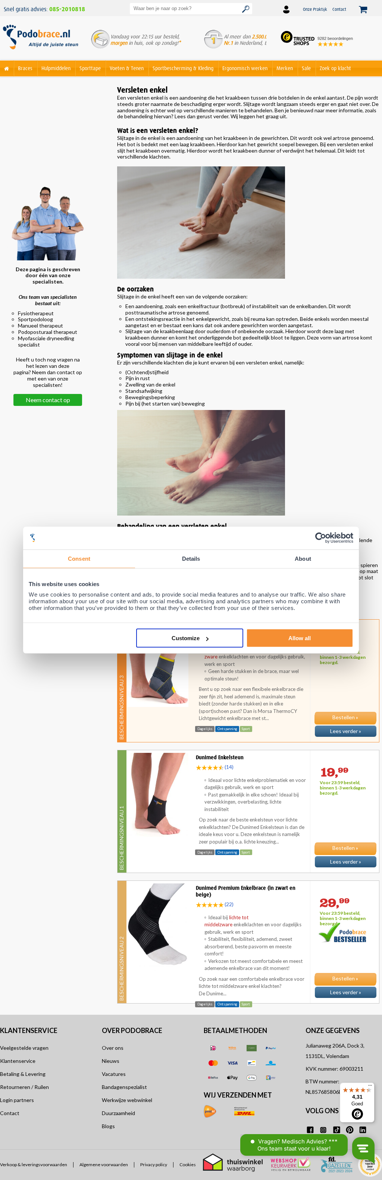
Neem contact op (48, 399)
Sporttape (90, 68)
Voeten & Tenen (127, 68)
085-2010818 (67, 9)
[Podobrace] (6, 67)
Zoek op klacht (335, 68)
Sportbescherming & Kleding (183, 68)
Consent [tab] (79, 558)
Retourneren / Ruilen (24, 1087)
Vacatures (114, 1074)
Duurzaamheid (118, 1113)
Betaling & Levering (23, 1074)
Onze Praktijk (315, 9)
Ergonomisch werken (244, 68)
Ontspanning (227, 729)
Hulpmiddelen (56, 68)
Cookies (187, 1164)
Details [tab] (191, 558)
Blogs (108, 1126)
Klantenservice (17, 1061)
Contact (339, 9)
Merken (284, 68)
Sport (246, 729)
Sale (306, 68)
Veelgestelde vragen (24, 1048)
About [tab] (303, 558)
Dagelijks (205, 729)
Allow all (299, 638)
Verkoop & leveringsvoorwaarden (33, 1164)
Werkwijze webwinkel (127, 1100)
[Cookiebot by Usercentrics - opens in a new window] (320, 538)
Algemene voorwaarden (103, 1164)
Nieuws (110, 1061)
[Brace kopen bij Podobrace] (40, 40)
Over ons (112, 1048)
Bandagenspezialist (124, 1087)
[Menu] (370, 1087)
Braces (25, 68)
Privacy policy (153, 1164)
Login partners (17, 1100)
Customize (186, 638)
